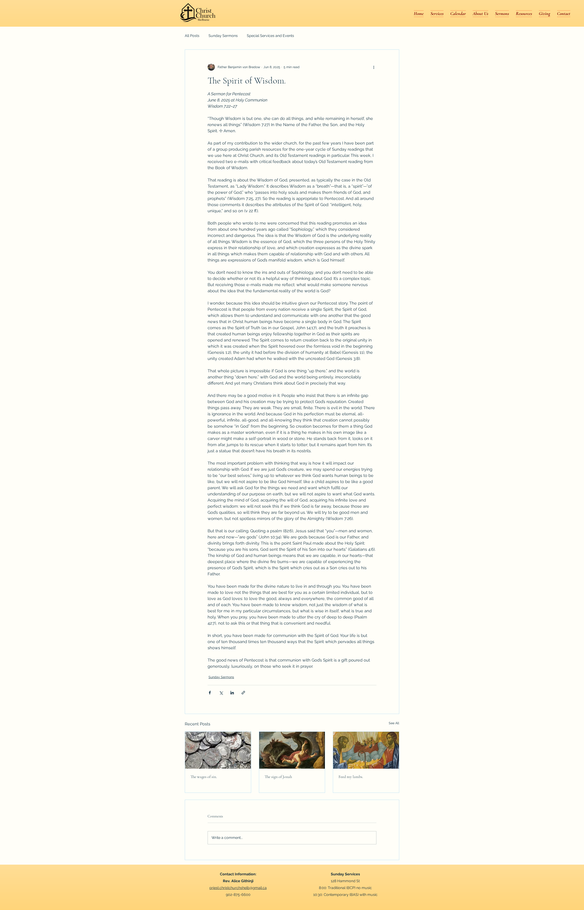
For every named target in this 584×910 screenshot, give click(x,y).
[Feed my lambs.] (366, 750)
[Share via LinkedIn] (232, 692)
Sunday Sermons (223, 36)
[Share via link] (243, 692)
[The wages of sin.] (218, 750)
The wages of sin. (203, 776)
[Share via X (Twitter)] (221, 692)
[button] (480, 13)
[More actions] (373, 67)
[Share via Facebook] (210, 692)
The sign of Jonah (278, 776)
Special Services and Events (270, 36)
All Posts (192, 36)
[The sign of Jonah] (292, 750)
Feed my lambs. (351, 776)
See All (394, 723)
